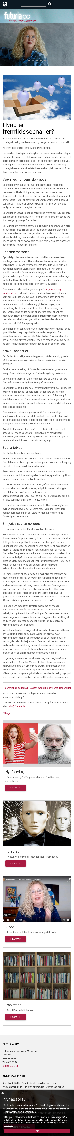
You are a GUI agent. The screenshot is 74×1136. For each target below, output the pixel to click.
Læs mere (15, 788)
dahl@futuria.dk (16, 706)
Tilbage (7, 713)
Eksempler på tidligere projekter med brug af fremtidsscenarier (37, 688)
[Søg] (49, 4)
